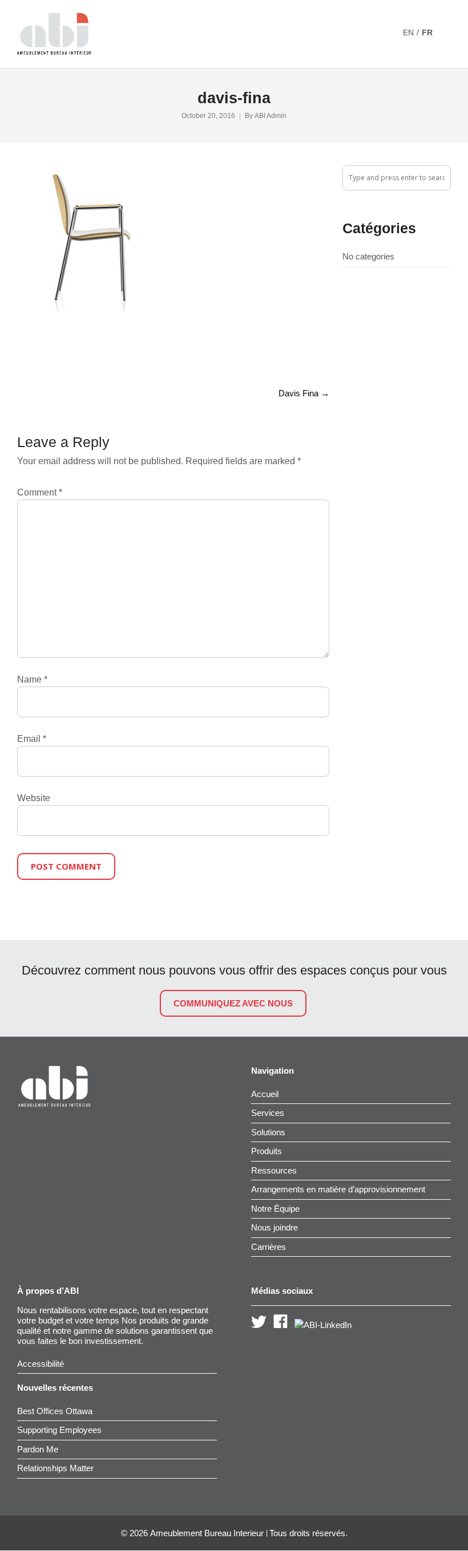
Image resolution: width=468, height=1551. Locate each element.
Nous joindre (274, 1227)
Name (32, 679)
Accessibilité (40, 1364)
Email (31, 739)
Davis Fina (304, 393)
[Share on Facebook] (21, 354)
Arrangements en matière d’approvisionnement (338, 1189)
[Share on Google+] (60, 354)
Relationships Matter (55, 1468)
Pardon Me (37, 1449)
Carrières (268, 1247)
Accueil (265, 1094)
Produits (266, 1151)
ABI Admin (271, 116)
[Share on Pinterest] (99, 354)
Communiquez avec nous (233, 1003)
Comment (39, 492)
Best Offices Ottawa (54, 1411)
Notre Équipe (275, 1208)
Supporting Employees (59, 1430)
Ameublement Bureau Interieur (207, 1533)
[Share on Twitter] (41, 354)
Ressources (274, 1170)
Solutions (268, 1132)
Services (267, 1113)
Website (33, 798)
